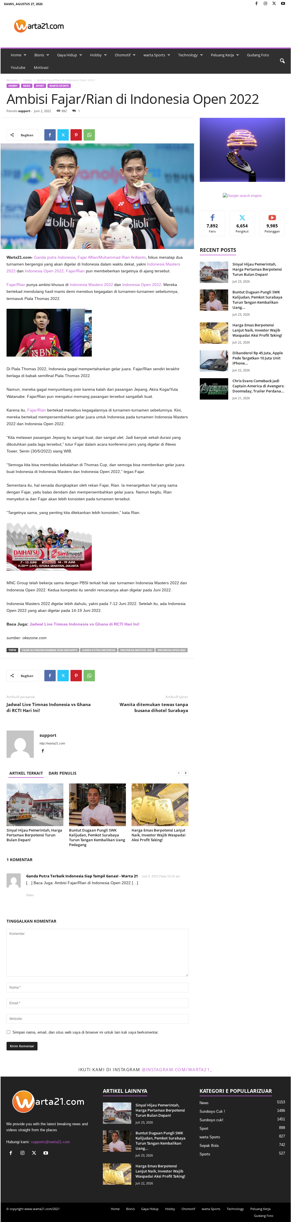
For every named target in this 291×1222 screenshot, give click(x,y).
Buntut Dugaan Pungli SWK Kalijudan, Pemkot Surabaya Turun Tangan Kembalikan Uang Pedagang (97, 837)
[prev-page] (179, 773)
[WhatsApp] (89, 135)
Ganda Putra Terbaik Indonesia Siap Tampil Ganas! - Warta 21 (82, 876)
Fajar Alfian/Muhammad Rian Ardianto (112, 257)
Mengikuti (242, 215)
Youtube (18, 67)
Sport (40, 86)
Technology (188, 54)
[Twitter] (274, 4)
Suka (212, 215)
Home (16, 54)
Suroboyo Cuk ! (212, 1111)
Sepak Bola (209, 1145)
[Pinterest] (76, 135)
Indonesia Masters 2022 (91, 284)
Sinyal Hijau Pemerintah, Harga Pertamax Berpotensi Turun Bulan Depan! (34, 835)
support (24, 111)
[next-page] (185, 773)
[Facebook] (256, 4)
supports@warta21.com (50, 1142)
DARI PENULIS (62, 773)
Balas (30, 895)
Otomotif (122, 54)
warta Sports (154, 54)
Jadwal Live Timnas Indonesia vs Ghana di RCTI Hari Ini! (85, 624)
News (26, 86)
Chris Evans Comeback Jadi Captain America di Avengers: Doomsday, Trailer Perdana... (258, 386)
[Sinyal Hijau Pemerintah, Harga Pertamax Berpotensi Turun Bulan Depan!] (35, 804)
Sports (204, 1154)
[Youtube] (283, 4)
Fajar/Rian (75, 271)
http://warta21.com (52, 743)
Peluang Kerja (222, 54)
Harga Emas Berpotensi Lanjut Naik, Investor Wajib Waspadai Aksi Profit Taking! (159, 835)
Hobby (96, 54)
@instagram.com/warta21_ (177, 1069)
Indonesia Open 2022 (44, 271)
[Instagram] (265, 4)
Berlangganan (272, 217)
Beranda (12, 80)
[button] (282, 61)
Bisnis (39, 54)
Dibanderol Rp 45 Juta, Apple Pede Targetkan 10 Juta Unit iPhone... (257, 358)
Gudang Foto (258, 54)
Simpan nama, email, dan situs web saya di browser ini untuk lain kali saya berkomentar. (86, 1032)
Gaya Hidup (67, 54)
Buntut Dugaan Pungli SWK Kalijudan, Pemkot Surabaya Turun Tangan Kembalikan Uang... (257, 299)
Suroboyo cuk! (211, 1120)
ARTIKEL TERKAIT (26, 773)
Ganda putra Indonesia (54, 257)
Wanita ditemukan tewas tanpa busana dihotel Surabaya (154, 707)
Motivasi (41, 67)
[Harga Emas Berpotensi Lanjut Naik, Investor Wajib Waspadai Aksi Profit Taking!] (160, 804)
